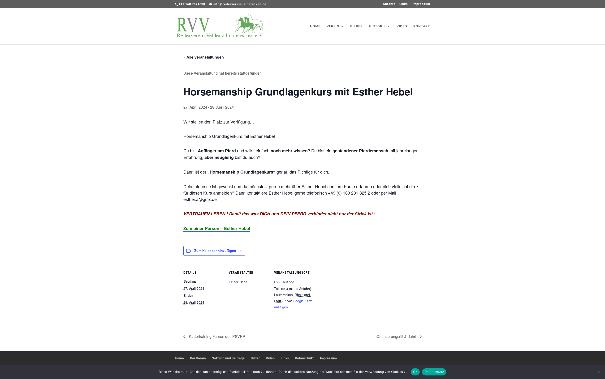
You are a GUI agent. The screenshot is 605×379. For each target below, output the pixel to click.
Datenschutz (304, 358)
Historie (377, 26)
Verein (333, 26)
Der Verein (198, 358)
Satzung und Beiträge (228, 358)
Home (315, 26)
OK (415, 372)
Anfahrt (389, 4)
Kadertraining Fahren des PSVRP (216, 336)
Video (402, 26)
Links (403, 4)
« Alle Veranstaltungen (203, 57)
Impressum (421, 4)
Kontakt (421, 26)
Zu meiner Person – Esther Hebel (216, 228)
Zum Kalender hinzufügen (215, 250)
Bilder (356, 26)
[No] (599, 372)
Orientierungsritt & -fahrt (396, 336)
